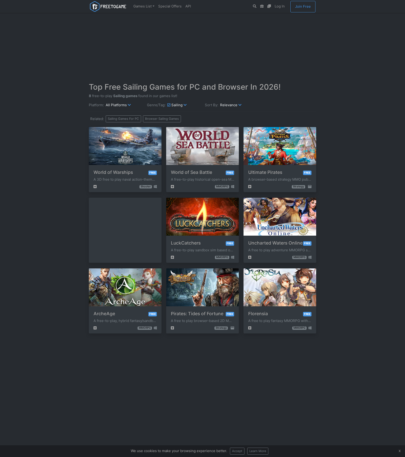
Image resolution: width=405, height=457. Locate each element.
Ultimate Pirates (265, 172)
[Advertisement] (202, 47)
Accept (237, 451)
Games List (142, 6)
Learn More (257, 451)
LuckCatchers (186, 243)
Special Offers (170, 6)
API (188, 6)
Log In (280, 6)
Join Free (303, 6)
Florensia (258, 313)
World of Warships (113, 172)
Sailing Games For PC (123, 119)
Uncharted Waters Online (275, 243)
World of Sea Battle (191, 172)
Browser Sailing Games (162, 119)
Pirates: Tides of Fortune (197, 313)
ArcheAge (104, 313)
